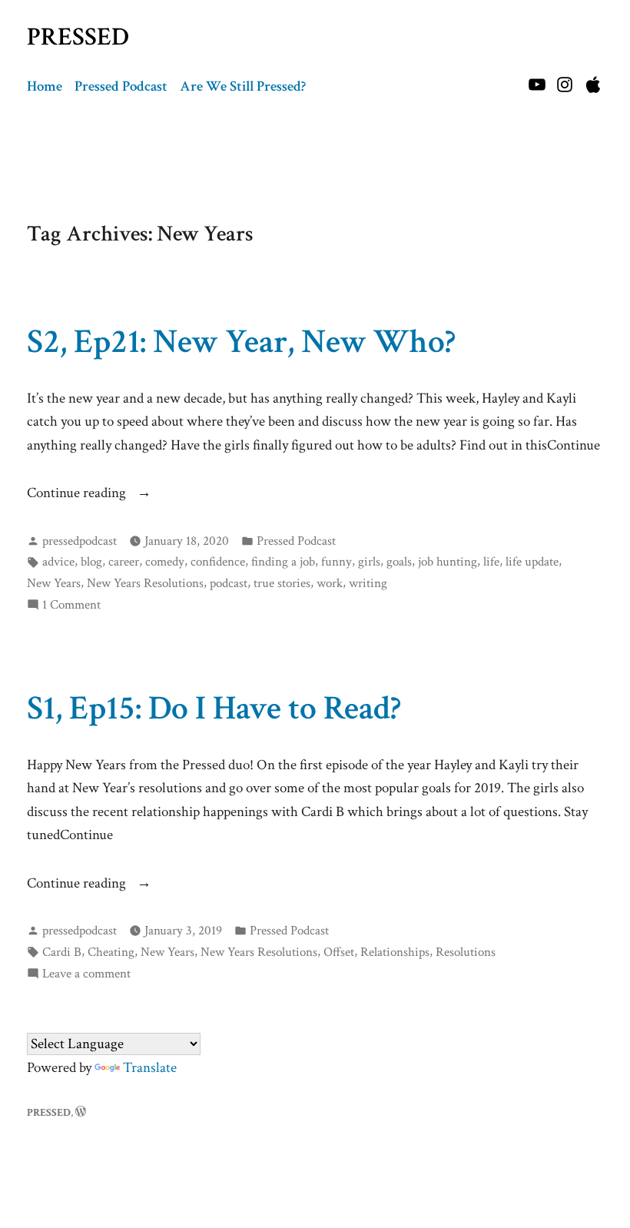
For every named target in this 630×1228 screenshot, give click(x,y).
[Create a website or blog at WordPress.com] (80, 1112)
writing (368, 583)
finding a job (283, 561)
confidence (218, 561)
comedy (164, 561)
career (123, 561)
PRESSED (78, 37)
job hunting (447, 561)
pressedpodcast (79, 541)
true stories (282, 583)
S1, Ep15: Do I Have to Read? (214, 708)
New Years (54, 583)
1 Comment (71, 605)
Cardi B (61, 952)
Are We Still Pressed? (243, 86)
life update (532, 561)
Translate (150, 1067)
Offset (338, 952)
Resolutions (466, 952)
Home (44, 86)
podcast (228, 583)
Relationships (394, 952)
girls (369, 561)
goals (399, 561)
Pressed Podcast (121, 86)
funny (336, 561)
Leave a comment (86, 974)
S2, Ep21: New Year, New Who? (241, 341)
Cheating (111, 952)
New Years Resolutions (145, 583)
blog (91, 561)
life (491, 561)
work (330, 583)
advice (58, 561)
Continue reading (97, 494)
